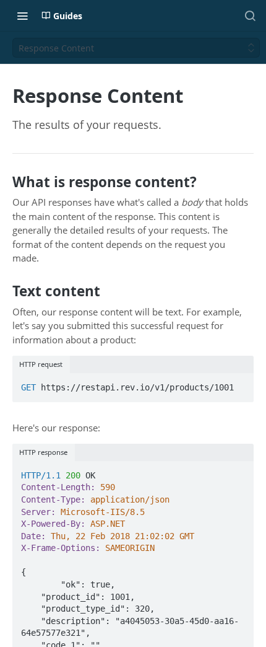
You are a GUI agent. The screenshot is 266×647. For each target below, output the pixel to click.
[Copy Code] (239, 383)
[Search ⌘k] (250, 15)
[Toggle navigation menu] (22, 15)
